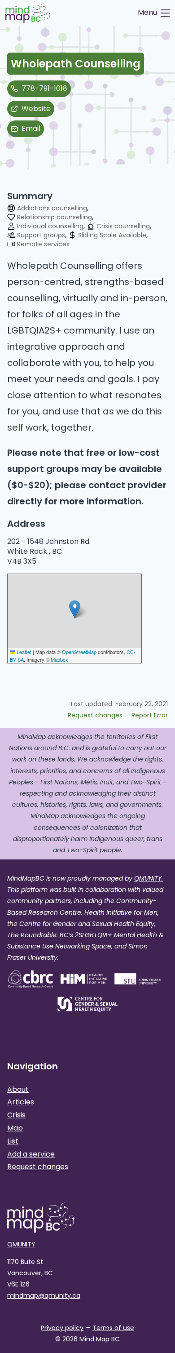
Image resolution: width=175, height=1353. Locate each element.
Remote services (43, 244)
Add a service (31, 1154)
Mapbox (59, 659)
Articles (20, 1102)
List (12, 1141)
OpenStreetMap (79, 651)
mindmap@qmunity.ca (43, 1295)
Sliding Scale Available (112, 235)
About (18, 1089)
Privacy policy (62, 1327)
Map (15, 1128)
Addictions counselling (52, 209)
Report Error (149, 715)
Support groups (41, 235)
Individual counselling (50, 227)
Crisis (16, 1115)
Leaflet (23, 651)
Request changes (95, 715)
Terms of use (113, 1327)
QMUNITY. (148, 878)
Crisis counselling (123, 227)
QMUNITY (21, 1244)
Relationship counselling (54, 218)
